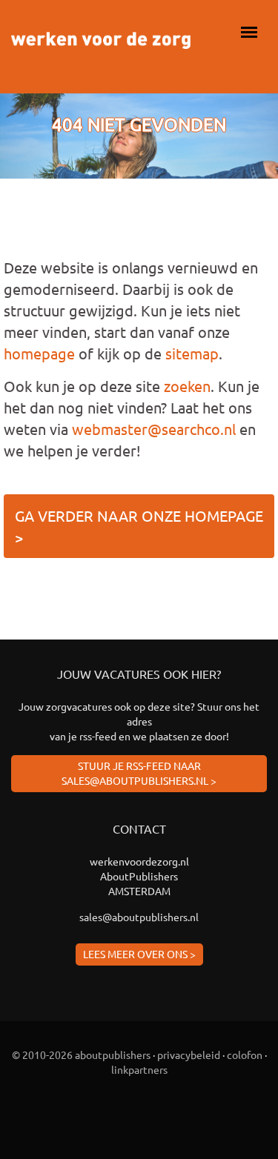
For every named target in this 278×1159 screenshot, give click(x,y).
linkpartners (139, 1069)
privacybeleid (188, 1054)
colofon (244, 1054)
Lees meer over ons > (139, 953)
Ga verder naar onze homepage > (139, 526)
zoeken (187, 385)
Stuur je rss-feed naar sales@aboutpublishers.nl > (139, 773)
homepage (39, 353)
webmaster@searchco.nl (154, 428)
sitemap (192, 353)
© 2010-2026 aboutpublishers (81, 1054)
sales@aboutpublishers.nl (139, 916)
